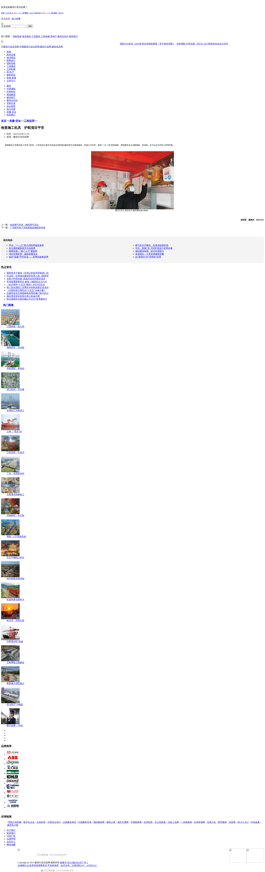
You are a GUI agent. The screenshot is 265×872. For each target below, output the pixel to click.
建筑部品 (11, 75)
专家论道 (11, 103)
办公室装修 (160, 822)
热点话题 (11, 109)
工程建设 (35, 36)
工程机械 (45, 36)
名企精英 (11, 106)
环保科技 (11, 91)
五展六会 (211, 822)
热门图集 (8, 305)
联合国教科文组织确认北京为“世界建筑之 (27, 299)
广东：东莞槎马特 (15, 473)
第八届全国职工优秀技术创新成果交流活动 (28, 287)
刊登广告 (11, 836)
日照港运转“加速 (15, 641)
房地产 (53, 36)
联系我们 (11, 115)
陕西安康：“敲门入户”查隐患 (23, 251)
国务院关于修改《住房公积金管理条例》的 (28, 273)
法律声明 (11, 839)
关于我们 (11, 830)
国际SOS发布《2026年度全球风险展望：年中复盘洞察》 (132, 44)
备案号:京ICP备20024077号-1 (74, 862)
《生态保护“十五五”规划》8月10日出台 (26, 284)
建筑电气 (73, 36)
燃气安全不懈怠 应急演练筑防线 (151, 245)
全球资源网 (199, 822)
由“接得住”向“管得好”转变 (148, 257)
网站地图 (11, 845)
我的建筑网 (98, 822)
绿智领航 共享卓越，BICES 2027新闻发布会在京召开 (187, 44)
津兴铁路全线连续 (15, 578)
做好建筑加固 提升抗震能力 (149, 251)
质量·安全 (11, 112)
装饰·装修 (11, 78)
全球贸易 (148, 822)
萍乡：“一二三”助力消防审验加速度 (26, 245)
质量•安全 (15, 120)
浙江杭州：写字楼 (15, 389)
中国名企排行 (54, 822)
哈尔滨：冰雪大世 (15, 620)
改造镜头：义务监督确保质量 (149, 254)
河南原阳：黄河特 (15, 368)
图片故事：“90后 (15, 725)
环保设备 (255, 822)
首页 (3, 120)
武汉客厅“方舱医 (15, 704)
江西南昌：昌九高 (15, 326)
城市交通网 (122, 822)
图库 (9, 86)
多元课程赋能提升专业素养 (22, 248)
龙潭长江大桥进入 (15, 410)
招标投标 (17, 36)
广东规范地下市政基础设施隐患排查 (27, 227)
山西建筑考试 (69, 822)
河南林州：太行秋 (15, 515)
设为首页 (5, 18)
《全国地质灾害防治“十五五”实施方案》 (26, 290)
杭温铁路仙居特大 (15, 599)
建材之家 (111, 822)
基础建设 (11, 94)
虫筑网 (232, 822)
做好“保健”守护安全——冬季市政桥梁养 (28, 257)
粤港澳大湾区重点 (15, 683)
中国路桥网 (136, 822)
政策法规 (11, 54)
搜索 (30, 26)
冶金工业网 (173, 822)
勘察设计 (11, 60)
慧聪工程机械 (14, 822)
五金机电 (41, 822)
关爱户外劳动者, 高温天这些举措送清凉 (26, 279)
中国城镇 (11, 89)
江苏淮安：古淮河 (15, 452)
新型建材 (222, 822)
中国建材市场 (84, 822)
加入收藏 (16, 18)
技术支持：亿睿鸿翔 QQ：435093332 (78, 865)
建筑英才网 (12, 825)
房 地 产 (10, 72)
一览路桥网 (186, 822)
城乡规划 (26, 36)
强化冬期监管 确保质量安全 (23, 254)
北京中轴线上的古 (15, 557)
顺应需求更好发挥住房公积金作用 (23, 296)
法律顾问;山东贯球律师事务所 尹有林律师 (38, 865)
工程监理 (29, 120)
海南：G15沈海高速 (16, 536)
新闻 (9, 52)
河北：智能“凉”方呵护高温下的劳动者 (154, 248)
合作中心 (11, 81)
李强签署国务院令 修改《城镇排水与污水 (27, 281)
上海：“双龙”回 (14, 431)
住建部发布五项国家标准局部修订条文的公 (28, 293)
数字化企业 (29, 822)
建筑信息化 (62, 36)
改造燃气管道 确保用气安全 (24, 225)
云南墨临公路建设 (15, 662)
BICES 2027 (243, 822)
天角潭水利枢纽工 (15, 494)
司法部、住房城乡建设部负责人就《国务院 (28, 276)
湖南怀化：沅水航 (15, 347)
